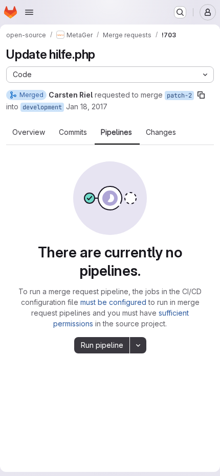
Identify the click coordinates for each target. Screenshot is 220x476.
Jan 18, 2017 (86, 106)
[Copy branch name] (201, 95)
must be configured (113, 302)
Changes (161, 132)
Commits (73, 132)
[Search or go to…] (180, 12)
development (42, 107)
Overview (28, 132)
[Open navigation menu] (29, 12)
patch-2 (179, 95)
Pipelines (116, 132)
